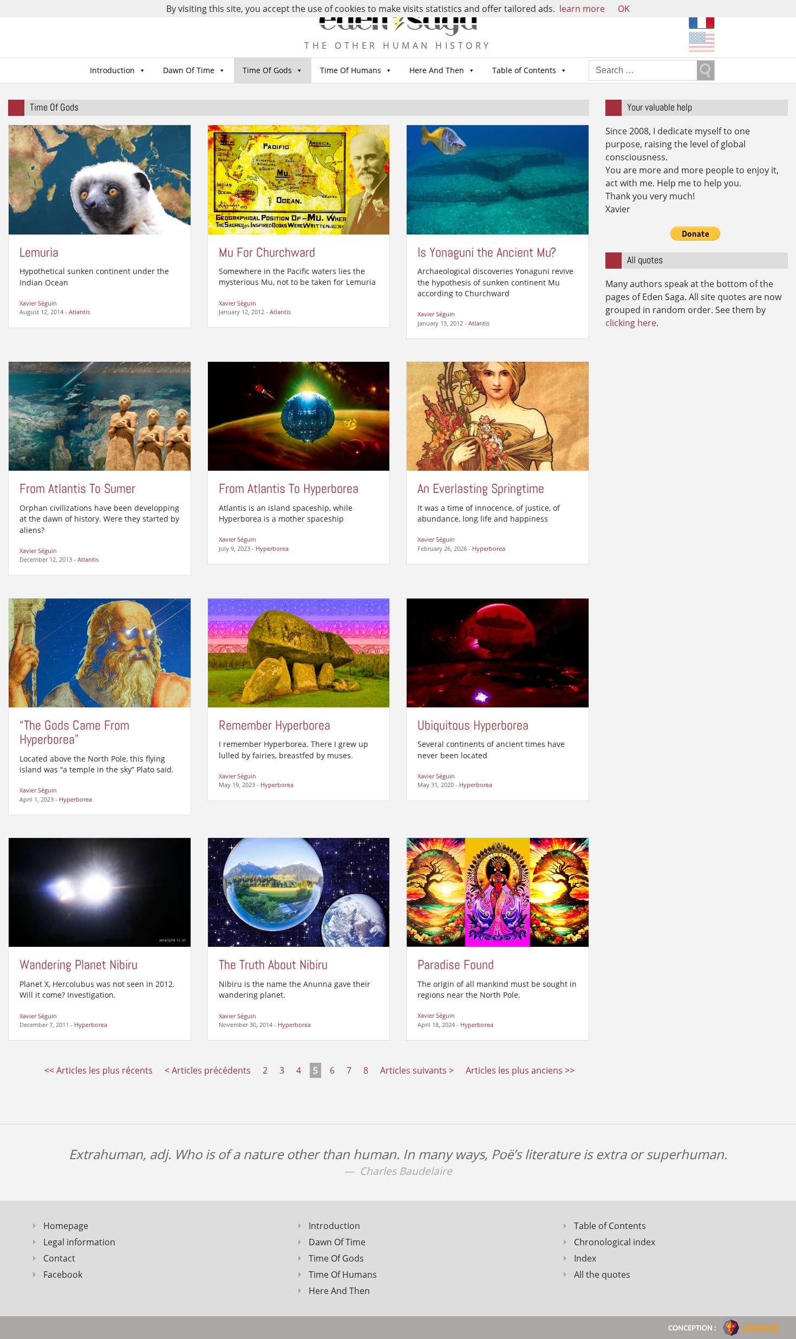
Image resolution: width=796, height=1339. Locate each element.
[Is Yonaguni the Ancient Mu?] (498, 179)
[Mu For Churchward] (299, 179)
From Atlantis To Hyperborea (288, 488)
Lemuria (38, 252)
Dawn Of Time (188, 70)
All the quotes (602, 1274)
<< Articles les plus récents (98, 1070)
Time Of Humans (350, 70)
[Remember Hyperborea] (299, 652)
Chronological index (614, 1242)
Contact (59, 1258)
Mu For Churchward (267, 252)
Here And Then (436, 70)
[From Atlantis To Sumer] (100, 415)
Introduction (112, 70)
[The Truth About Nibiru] (299, 892)
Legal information (79, 1242)
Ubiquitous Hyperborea (473, 725)
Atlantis (79, 312)
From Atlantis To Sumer (77, 488)
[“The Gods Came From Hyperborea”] (100, 652)
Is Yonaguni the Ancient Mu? (486, 252)
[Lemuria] (100, 179)
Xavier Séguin (38, 303)
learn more (582, 9)
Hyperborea (272, 548)
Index (585, 1258)
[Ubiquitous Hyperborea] (498, 652)
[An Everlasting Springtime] (498, 415)
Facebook (62, 1274)
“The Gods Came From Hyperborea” (74, 732)
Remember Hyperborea (274, 725)
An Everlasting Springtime (480, 488)
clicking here (630, 323)
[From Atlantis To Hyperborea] (299, 415)
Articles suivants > (417, 1070)
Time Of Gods (267, 70)
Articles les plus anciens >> (520, 1070)
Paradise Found (455, 964)
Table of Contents (524, 70)
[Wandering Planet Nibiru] (100, 892)
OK (624, 9)
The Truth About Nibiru (273, 964)
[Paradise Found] (498, 892)
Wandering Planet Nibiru (78, 964)
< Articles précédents (208, 1070)
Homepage (65, 1226)
